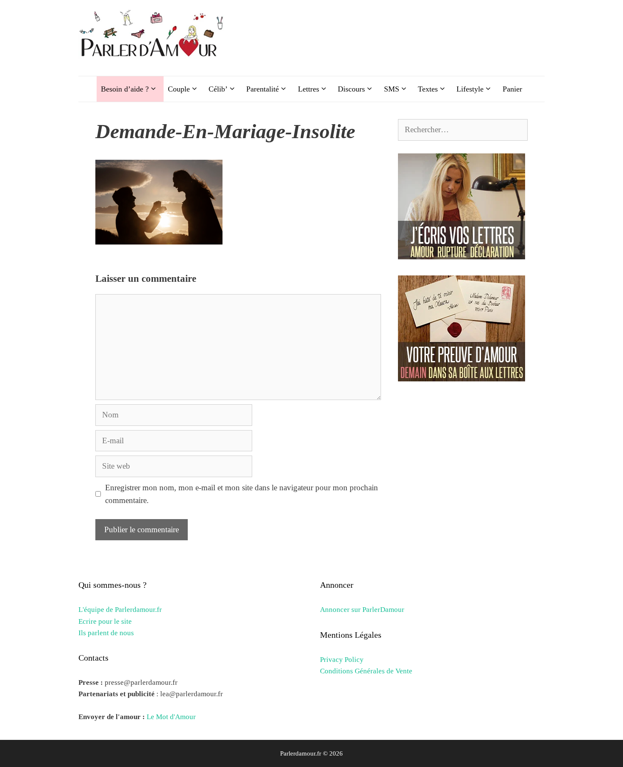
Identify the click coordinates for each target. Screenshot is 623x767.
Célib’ (218, 89)
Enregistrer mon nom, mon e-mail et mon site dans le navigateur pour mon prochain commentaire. (241, 494)
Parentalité (262, 89)
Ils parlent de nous (106, 633)
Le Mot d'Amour (171, 717)
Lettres (308, 89)
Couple (179, 89)
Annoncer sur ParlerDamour (362, 610)
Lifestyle (470, 89)
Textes (428, 89)
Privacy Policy (342, 660)
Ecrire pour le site (105, 621)
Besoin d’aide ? (125, 89)
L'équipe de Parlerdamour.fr (120, 610)
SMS (391, 89)
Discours (351, 89)
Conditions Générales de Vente (366, 671)
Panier (512, 89)
